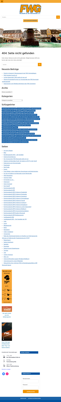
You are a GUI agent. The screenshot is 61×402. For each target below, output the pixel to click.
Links (5, 221)
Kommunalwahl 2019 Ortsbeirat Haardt (14, 200)
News (5, 227)
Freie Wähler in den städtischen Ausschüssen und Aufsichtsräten (21, 171)
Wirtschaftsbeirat (6, 137)
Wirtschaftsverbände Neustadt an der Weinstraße (15, 142)
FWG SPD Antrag (21, 116)
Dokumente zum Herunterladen (12, 163)
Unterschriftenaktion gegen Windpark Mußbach (16, 259)
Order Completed (8, 231)
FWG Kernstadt (15, 114)
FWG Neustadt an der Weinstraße (28, 114)
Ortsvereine (7, 234)
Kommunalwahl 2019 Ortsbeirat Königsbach (15, 204)
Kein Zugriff (7, 186)
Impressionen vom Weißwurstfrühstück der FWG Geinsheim (20, 83)
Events (5, 169)
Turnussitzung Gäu (11, 361)
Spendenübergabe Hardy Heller (22, 125)
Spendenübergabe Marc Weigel (9, 127)
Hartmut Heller (8, 177)
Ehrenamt (25, 110)
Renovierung (15, 123)
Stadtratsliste (33, 129)
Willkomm (25, 135)
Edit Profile (6, 167)
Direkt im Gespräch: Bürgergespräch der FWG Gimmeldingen (20, 73)
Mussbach (4, 121)
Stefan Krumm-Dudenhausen (11, 248)
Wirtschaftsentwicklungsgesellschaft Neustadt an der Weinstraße (19, 140)
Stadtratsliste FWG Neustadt (9, 131)
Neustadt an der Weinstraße (26, 121)
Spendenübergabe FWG (7, 125)
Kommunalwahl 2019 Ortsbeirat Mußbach (15, 209)
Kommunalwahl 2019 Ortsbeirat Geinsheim (15, 196)
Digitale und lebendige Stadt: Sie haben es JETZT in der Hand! (20, 161)
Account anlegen (8, 150)
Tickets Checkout (8, 254)
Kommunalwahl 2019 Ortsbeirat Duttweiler (15, 194)
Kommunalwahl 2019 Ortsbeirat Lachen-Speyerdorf (17, 207)
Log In (5, 223)
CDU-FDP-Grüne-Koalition (23, 108)
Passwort (25, 384)
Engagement (32, 110)
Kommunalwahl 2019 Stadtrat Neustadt (14, 213)
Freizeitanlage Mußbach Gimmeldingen (12, 112)
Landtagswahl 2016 (9, 217)
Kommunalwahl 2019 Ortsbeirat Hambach (15, 202)
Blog (5, 152)
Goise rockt (12, 119)
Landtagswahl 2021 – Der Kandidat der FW (15, 219)
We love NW (19, 135)
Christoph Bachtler (36, 108)
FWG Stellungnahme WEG (33, 116)
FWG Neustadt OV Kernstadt (9, 116)
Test (5, 252)
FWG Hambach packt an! (10, 75)
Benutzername (26, 378)
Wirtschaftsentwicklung (19, 137)
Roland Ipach (7, 240)
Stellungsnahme (30, 133)
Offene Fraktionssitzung (12, 366)
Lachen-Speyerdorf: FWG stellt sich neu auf (15, 77)
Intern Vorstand (8, 184)
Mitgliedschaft (7, 225)
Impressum (7, 182)
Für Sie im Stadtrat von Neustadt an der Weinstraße (18, 173)
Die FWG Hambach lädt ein (13, 357)
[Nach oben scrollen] (58, 399)
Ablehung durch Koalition (9, 108)
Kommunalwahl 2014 (9, 188)
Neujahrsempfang (13, 121)
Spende (21, 123)
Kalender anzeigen (6, 369)
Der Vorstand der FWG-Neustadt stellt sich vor (16, 159)
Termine (6, 250)
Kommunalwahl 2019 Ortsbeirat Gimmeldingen (16, 198)
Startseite (6, 246)
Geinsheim (4, 119)
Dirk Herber (18, 110)
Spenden (6, 244)
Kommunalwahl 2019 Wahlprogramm (14, 215)
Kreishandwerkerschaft (33, 119)
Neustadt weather (6, 302)
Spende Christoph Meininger (31, 123)
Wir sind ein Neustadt (35, 135)
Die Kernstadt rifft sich (8, 110)
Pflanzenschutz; (6, 123)
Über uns (6, 256)
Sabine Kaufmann (8, 242)
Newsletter (7, 229)
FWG (24, 112)
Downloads (7, 165)
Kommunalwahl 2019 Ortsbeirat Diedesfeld (15, 192)
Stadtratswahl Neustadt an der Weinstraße (13, 133)
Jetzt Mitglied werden (30, 20)
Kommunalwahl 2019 (21, 119)
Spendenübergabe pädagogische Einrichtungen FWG (15, 129)
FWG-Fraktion (30, 112)
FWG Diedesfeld (6, 114)
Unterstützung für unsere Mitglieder (13, 261)
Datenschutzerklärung (10, 157)
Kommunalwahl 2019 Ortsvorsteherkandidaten (16, 211)
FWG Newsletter (8, 175)
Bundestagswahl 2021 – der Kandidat (14, 154)
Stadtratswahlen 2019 (23, 131)
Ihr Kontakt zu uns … (9, 179)
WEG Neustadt (5, 135)
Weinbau (13, 135)
